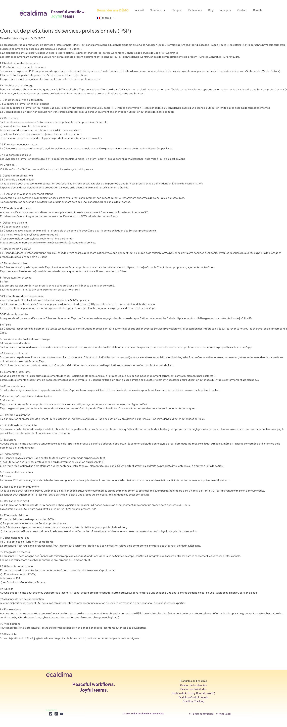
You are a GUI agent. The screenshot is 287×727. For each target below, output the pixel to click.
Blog (211, 10)
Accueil (139, 10)
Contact (241, 10)
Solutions (155, 10)
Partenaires (195, 10)
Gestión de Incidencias (193, 685)
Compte (257, 10)
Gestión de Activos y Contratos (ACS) (193, 693)
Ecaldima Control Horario (193, 697)
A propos (225, 10)
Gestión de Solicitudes (193, 689)
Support (177, 10)
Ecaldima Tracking (193, 701)
